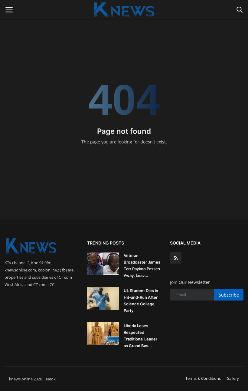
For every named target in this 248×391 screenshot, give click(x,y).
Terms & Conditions (203, 378)
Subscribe (229, 295)
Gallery (233, 378)
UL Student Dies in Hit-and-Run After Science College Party (141, 300)
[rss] (175, 258)
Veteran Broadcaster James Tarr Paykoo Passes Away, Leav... (142, 265)
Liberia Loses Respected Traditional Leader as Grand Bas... (140, 335)
